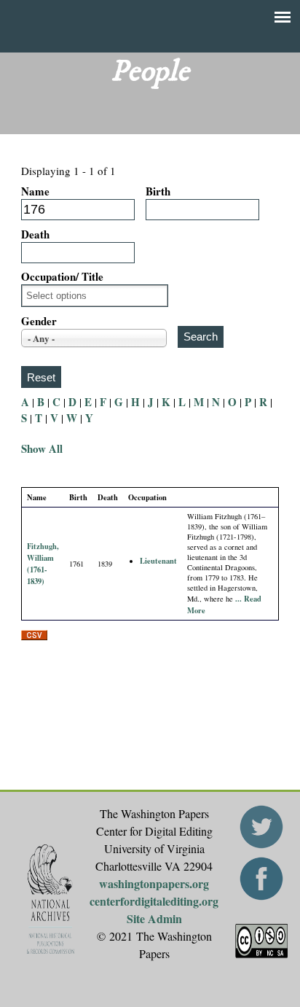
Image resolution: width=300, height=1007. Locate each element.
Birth (158, 191)
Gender (39, 321)
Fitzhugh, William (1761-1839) (43, 563)
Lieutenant (158, 561)
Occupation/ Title (62, 276)
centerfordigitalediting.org (154, 901)
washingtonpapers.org (154, 883)
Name (35, 191)
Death (35, 234)
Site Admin (154, 918)
